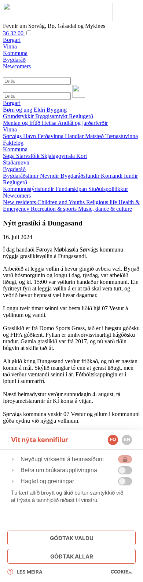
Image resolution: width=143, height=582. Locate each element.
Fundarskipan (71, 189)
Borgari (12, 103)
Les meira (30, 572)
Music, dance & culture (105, 209)
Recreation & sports (54, 209)
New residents (20, 202)
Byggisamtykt (52, 116)
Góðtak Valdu (72, 538)
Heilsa (50, 123)
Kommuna (15, 149)
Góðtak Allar (71, 556)
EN (127, 439)
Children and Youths (61, 202)
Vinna (10, 129)
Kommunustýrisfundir (29, 189)
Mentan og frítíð (22, 123)
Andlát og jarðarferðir (83, 123)
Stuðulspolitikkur (108, 189)
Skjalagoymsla (58, 156)
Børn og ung (18, 109)
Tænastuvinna (121, 136)
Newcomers (17, 195)
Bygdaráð (14, 169)
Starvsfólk (28, 156)
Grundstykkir (19, 116)
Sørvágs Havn (20, 136)
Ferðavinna (51, 136)
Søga (9, 156)
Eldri (40, 109)
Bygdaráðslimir (21, 176)
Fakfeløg (13, 143)
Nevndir (50, 176)
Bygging (57, 109)
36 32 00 (14, 33)
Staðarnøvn (16, 162)
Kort (81, 156)
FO (113, 439)
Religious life (102, 202)
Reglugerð (81, 116)
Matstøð (95, 136)
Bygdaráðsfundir (80, 176)
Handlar (75, 136)
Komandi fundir (119, 176)
